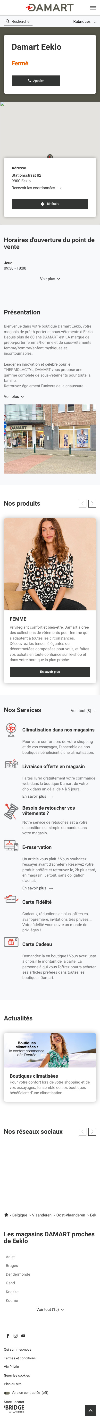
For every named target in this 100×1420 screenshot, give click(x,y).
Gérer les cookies (17, 1376)
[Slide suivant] (92, 504)
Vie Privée (11, 1367)
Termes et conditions (20, 1358)
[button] (93, 7)
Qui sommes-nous (17, 1350)
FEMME (18, 619)
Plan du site (13, 1384)
